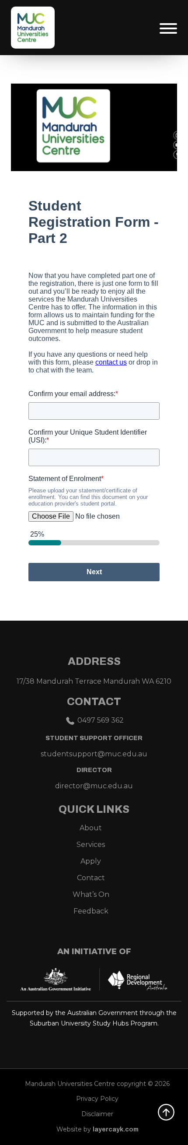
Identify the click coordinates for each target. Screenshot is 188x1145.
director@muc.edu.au (94, 786)
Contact (91, 878)
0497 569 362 (100, 720)
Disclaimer (97, 1114)
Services (91, 844)
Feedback (90, 911)
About (91, 828)
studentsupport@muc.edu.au (94, 754)
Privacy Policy (97, 1099)
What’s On (91, 894)
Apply (90, 861)
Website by (97, 1129)
